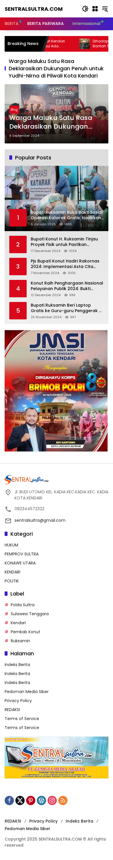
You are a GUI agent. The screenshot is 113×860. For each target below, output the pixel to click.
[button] (85, 8)
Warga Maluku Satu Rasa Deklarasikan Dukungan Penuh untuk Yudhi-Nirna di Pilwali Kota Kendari (54, 123)
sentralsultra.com (34, 8)
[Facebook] (9, 800)
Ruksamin (20, 641)
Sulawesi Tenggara (30, 614)
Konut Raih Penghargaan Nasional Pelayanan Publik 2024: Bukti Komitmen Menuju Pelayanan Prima (67, 286)
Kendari (18, 623)
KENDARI (12, 572)
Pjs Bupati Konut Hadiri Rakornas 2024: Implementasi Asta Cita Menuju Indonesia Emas (65, 264)
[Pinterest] (30, 800)
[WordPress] (41, 800)
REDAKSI (12, 710)
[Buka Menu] (95, 8)
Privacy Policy (18, 701)
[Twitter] (20, 800)
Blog (14, 109)
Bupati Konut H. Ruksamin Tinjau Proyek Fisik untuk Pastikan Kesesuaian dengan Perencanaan (66, 242)
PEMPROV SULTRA (22, 554)
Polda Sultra (22, 605)
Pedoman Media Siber (27, 692)
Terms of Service (22, 719)
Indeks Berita (17, 665)
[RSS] (63, 800)
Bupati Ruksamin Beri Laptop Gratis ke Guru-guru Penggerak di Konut (67, 308)
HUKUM (11, 545)
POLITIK (12, 581)
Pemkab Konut (25, 632)
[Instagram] (52, 800)
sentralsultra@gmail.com (39, 520)
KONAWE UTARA (20, 563)
